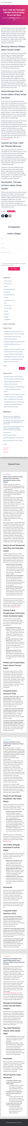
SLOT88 (6, 311)
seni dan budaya (7, 305)
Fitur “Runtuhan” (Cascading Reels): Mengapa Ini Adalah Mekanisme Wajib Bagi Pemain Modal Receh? (13, 422)
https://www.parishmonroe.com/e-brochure (13, 440)
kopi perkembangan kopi (9, 294)
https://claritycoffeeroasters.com (11, 992)
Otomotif (6, 297)
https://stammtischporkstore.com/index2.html (13, 437)
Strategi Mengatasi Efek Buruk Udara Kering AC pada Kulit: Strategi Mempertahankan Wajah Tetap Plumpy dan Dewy (14, 359)
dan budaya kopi (7, 283)
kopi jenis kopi (7, 292)
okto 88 (5, 444)
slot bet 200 (6, 448)
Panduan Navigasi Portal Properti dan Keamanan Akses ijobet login (13, 743)
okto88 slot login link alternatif (10, 435)
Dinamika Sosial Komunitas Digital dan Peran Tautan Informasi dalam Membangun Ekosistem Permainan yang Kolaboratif (13, 428)
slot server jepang (8, 308)
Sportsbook (6, 314)
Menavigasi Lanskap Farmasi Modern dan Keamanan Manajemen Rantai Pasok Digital (13, 479)
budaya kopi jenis (8, 281)
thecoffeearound (5, 139)
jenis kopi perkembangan (9, 289)
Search (5, 365)
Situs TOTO (6, 452)
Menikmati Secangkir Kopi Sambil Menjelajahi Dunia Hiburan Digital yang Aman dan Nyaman (14, 344)
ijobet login (17, 606)
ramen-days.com (7, 432)
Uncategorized (11, 211)
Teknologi (6, 316)
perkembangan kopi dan (9, 300)
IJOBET (5, 286)
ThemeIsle (19, 1122)
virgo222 (5, 449)
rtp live (5, 303)
